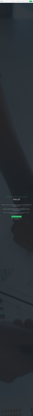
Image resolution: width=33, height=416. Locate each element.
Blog (27, 1)
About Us (13, 1)
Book (31, 1)
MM (2, 1)
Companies (18, 1)
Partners (23, 1)
